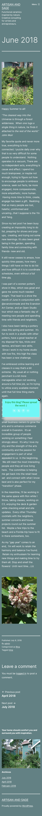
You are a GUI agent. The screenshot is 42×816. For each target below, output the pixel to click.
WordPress (27, 806)
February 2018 (9, 786)
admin (7, 643)
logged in (21, 673)
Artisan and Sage (15, 800)
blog (11, 650)
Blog (18, 647)
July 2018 (6, 778)
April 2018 (7, 782)
